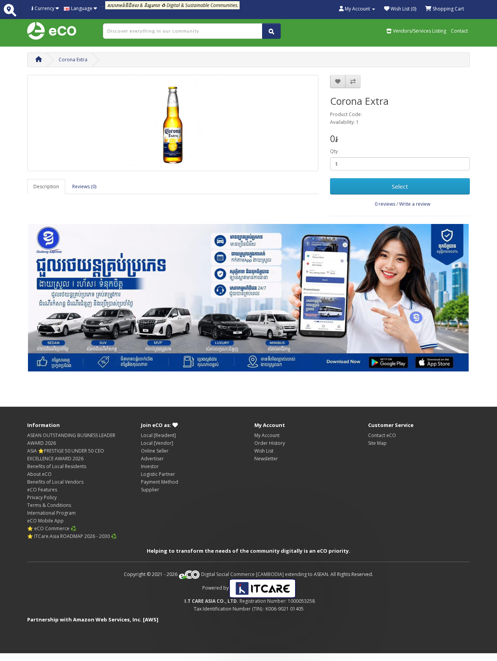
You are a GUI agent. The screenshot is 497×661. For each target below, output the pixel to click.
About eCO (39, 474)
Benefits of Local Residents (56, 466)
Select (400, 186)
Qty (334, 151)
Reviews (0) (84, 186)
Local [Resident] (158, 435)
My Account (267, 435)
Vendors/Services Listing (419, 31)
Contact (459, 31)
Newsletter (266, 458)
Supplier (150, 489)
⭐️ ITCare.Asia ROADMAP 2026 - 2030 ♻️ (72, 536)
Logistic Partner (158, 474)
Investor (150, 466)
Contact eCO (382, 435)
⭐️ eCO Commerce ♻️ (51, 528)
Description (46, 186)
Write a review (414, 204)
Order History (269, 443)
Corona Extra (73, 59)
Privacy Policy (42, 497)
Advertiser (152, 458)
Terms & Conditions (49, 505)
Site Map (377, 443)
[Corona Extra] (172, 123)
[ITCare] (262, 588)
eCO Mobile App (45, 520)
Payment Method (159, 482)
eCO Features (42, 489)
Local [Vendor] (157, 443)
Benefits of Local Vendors (55, 482)
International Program (51, 513)
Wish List (263, 451)
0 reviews (385, 204)
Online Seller (155, 451)
